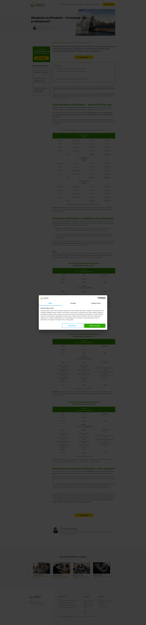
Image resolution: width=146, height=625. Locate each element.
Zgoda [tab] (50, 303)
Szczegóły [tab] (73, 303)
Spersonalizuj (72, 325)
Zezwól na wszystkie (94, 325)
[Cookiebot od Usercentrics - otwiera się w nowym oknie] (99, 298)
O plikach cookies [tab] (96, 303)
